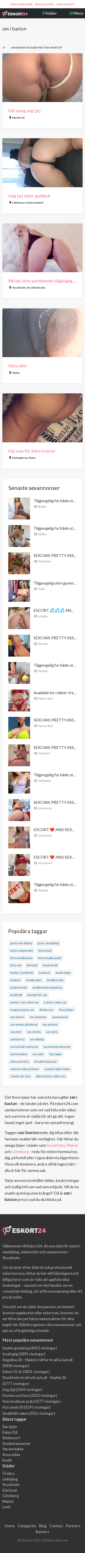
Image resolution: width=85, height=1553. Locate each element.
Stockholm (19, 287)
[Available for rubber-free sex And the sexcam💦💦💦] (19, 699)
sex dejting (37, 1039)
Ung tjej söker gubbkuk (29, 195)
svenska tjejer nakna (57, 1069)
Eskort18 (9, 1432)
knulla (7, 1460)
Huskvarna (45, 808)
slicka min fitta (19, 1061)
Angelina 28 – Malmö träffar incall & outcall (37, 1360)
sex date (51, 1032)
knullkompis (34, 980)
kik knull (32, 965)
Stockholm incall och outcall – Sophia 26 (34, 1377)
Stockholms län (36, 287)
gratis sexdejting (48, 943)
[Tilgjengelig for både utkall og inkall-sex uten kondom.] (19, 508)
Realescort (46, 1010)
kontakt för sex (37, 995)
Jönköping (44, 780)
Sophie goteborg (16, 1348)
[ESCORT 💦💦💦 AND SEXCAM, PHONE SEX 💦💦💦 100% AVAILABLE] (19, 617)
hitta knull (44, 950)
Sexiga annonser (21, 4)
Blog (43, 1526)
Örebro (8, 1473)
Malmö (72, 1145)
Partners (73, 1526)
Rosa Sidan (66, 1010)
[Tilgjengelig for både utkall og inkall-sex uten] (19, 782)
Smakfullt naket (15, 1413)
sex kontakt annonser (24, 1046)
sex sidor (38, 1054)
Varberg (43, 890)
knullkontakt (55, 980)
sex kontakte (18, 1054)
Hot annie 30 (12, 1407)
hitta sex (16, 965)
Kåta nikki (17, 365)
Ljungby (43, 616)
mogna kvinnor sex (22, 1010)
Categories (27, 1526)
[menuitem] (21, 4)
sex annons (17, 1017)
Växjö (41, 589)
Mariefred (18, 117)
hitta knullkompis (21, 958)
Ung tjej (8, 1389)
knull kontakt (18, 987)
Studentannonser (45, 1061)
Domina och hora (16, 1395)
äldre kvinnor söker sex (50, 1076)
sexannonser (60, 1017)
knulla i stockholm (22, 972)
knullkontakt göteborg (47, 987)
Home (10, 1526)
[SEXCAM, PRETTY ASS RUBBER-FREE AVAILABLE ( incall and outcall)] (19, 562)
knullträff (16, 995)
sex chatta (34, 1032)
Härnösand (45, 863)
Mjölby (42, 534)
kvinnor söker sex (55, 1002)
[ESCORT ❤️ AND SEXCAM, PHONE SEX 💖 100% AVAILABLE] (19, 837)
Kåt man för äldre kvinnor (31, 450)
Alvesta (43, 643)
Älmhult (43, 671)
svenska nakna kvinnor (24, 1069)
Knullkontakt (44, 4)
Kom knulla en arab (17, 1401)
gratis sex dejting (21, 943)
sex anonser (50, 1024)
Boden (42, 506)
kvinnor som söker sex (24, 1002)
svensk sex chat (20, 1076)
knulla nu (44, 972)
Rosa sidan (11, 1454)
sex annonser (38, 1017)
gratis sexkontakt (21, 950)
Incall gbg (10, 1354)
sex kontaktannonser (57, 1046)
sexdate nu (17, 1039)
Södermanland (34, 202)
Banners (42, 1531)
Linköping (10, 1479)
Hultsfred (44, 753)
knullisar (15, 980)
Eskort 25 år (12, 1371)
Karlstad (9, 1490)
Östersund (44, 835)
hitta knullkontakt (49, 958)
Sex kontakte (66, 4)
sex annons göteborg (23, 1024)
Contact (56, 1526)
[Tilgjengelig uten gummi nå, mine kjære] (19, 590)
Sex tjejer (55, 1054)
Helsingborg (19, 457)
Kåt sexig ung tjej (24, 110)
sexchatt (16, 1032)
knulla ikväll (50, 965)
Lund (6, 1507)
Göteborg (20, 1151)
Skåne (16, 372)
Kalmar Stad (45, 698)
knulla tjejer (63, 972)
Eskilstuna (18, 202)
